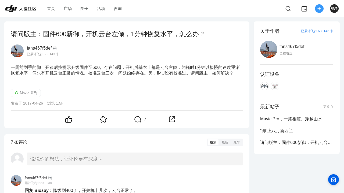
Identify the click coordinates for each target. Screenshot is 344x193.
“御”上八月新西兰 (276, 130)
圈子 (84, 8)
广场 (68, 8)
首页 (51, 8)
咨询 (118, 8)
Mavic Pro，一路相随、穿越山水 (291, 119)
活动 (101, 8)
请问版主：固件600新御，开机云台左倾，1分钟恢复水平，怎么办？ (296, 142)
